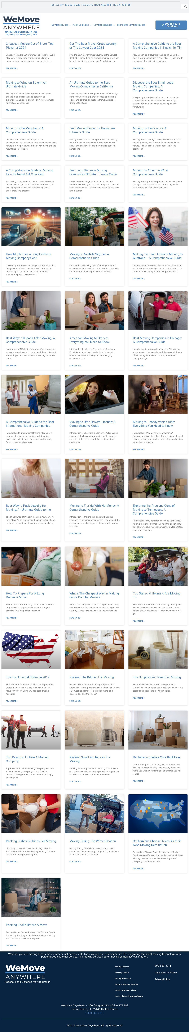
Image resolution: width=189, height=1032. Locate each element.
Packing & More (81, 25)
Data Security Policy (166, 972)
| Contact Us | (105, 5)
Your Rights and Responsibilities (129, 996)
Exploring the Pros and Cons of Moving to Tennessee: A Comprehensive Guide (154, 509)
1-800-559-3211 (94, 1012)
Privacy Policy (162, 979)
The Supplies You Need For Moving (157, 677)
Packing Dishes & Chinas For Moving (31, 841)
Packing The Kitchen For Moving (91, 677)
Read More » (12, 68)
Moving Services (60, 25)
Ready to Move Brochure (125, 990)
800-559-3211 (58, 5)
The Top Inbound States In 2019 (28, 677)
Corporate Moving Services (131, 25)
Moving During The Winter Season (92, 841)
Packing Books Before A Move (26, 925)
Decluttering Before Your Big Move (156, 757)
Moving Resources (102, 25)
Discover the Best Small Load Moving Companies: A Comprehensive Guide (153, 86)
